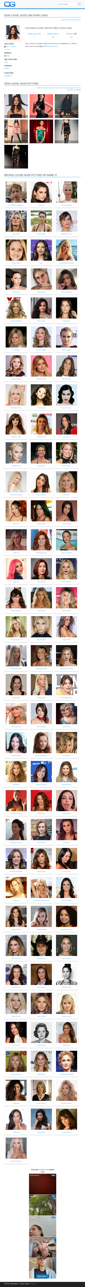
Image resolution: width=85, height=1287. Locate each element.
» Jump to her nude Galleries (71, 20)
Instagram (8, 76)
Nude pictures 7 (34, 35)
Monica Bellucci (51, 46)
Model (6, 68)
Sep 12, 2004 (10, 46)
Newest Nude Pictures (51, 88)
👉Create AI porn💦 (74, 90)
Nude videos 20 (52, 35)
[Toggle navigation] (79, 4)
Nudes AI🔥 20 (71, 35)
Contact (33, 1284)
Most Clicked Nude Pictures (70, 88)
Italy (8, 56)
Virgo (6, 62)
